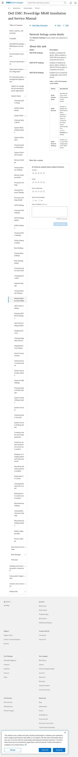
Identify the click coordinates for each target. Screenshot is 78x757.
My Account (42, 606)
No (42, 200)
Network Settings (18, 284)
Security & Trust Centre (46, 723)
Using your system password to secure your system (19, 445)
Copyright (12, 38)
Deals (5, 677)
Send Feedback (60, 224)
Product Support (28, 8)
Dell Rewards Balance (45, 623)
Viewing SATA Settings (19, 212)
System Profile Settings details (19, 400)
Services (6, 673)
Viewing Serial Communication (19, 363)
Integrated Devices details (18, 347)
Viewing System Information (19, 146)
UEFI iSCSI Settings (19, 307)
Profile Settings (44, 614)
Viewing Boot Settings (18, 254)
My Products (43, 618)
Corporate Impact (44, 685)
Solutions (7, 669)
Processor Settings (19, 184)
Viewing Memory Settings (18, 169)
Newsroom (42, 677)
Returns (6, 643)
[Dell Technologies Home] (15, 3)
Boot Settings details (18, 262)
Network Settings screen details (19, 300)
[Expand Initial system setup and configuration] (25, 69)
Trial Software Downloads (47, 727)
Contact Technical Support (12, 639)
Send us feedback (39, 204)
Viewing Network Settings (19, 292)
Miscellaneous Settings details (19, 523)
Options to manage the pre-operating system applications (17, 88)
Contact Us (42, 639)
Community (42, 635)
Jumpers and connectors (16, 585)
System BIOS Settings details (19, 130)
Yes (36, 200)
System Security (19, 409)
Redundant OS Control (18, 477)
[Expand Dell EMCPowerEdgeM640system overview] (25, 44)
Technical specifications (16, 63)
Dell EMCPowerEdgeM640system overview (16, 46)
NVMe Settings (19, 227)
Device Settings (18, 540)
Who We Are (42, 660)
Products (7, 664)
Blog (40, 702)
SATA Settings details (19, 219)
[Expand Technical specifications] (25, 62)
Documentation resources (16, 55)
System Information (19, 139)
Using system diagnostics (16, 577)
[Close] (65, 733)
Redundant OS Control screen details (19, 496)
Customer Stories (44, 690)
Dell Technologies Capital (46, 669)
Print (59, 25)
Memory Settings (19, 161)
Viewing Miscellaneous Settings (19, 513)
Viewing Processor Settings (19, 191)
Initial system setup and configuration (16, 70)
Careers (41, 664)
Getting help (13, 591)
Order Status (43, 610)
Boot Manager (16, 554)
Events (41, 710)
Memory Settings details (19, 176)
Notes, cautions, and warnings (16, 32)
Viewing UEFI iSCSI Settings (19, 316)
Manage (12, 750)
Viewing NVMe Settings (19, 234)
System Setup (16, 96)
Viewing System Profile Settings (19, 390)
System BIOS (18, 115)
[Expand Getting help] (25, 591)
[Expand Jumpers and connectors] (25, 584)
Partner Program (9, 710)
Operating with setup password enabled (19, 469)
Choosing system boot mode (19, 269)
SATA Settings (19, 205)
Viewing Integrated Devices (19, 339)
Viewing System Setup (19, 102)
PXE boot (14, 560)
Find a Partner (8, 702)
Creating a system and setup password (19, 435)
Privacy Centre (43, 719)
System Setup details (19, 109)
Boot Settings (18, 248)
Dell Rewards (43, 706)
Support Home (16, 8)
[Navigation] (2, 2)
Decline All (45, 750)
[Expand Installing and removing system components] (25, 566)
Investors (42, 673)
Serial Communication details (19, 373)
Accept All (59, 750)
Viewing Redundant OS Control (19, 486)
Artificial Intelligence (10, 660)
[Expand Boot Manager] (25, 555)
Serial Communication (19, 354)
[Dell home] (9, 8)
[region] (49, 92)
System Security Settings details (19, 425)
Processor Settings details (19, 199)
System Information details (19, 154)
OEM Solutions (8, 706)
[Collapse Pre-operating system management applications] (25, 77)
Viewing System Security (19, 416)
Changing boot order (19, 277)
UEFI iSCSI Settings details (19, 324)
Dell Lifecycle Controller (17, 548)
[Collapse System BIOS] (25, 116)
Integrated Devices (18, 332)
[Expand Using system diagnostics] (25, 576)
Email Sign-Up (43, 715)
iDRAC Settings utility (18, 532)
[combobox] (46, 2)
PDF (67, 25)
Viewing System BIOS (19, 121)
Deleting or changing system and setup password (19, 458)
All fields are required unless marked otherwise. (48, 167)
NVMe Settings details (19, 242)
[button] (70, 3)
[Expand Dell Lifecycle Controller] (25, 547)
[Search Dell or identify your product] (64, 2)
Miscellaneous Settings (19, 505)
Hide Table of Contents (40, 25)
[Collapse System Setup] (25, 96)
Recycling (42, 681)
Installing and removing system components (16, 568)
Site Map (6, 605)
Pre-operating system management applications (16, 79)
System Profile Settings (19, 382)
